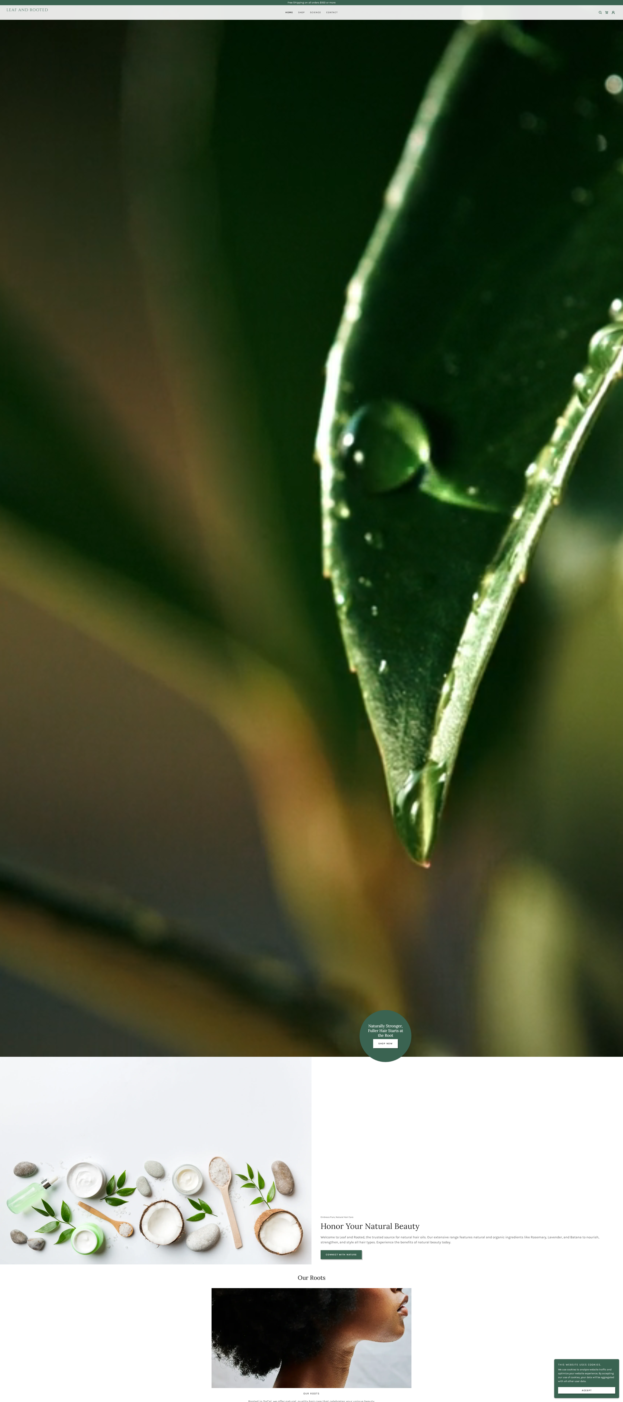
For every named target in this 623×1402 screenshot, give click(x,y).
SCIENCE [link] (315, 12)
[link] (82, 15)
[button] (613, 12)
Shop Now (385, 1043)
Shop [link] (301, 12)
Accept (587, 1390)
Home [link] (289, 12)
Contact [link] (332, 12)
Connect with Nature (341, 1254)
